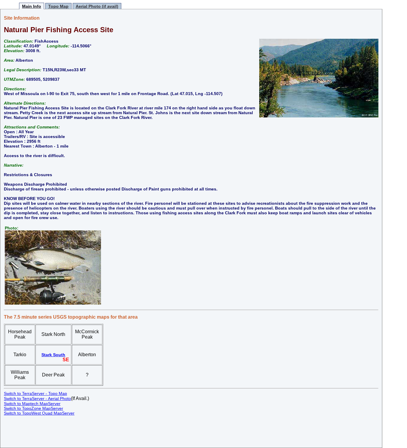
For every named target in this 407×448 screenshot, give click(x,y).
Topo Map (58, 6)
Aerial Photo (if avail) (97, 6)
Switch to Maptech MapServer (32, 403)
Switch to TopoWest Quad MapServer (39, 413)
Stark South (53, 354)
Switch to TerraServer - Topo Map (35, 393)
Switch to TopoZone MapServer (33, 408)
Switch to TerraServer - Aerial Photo (37, 398)
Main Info (31, 6)
